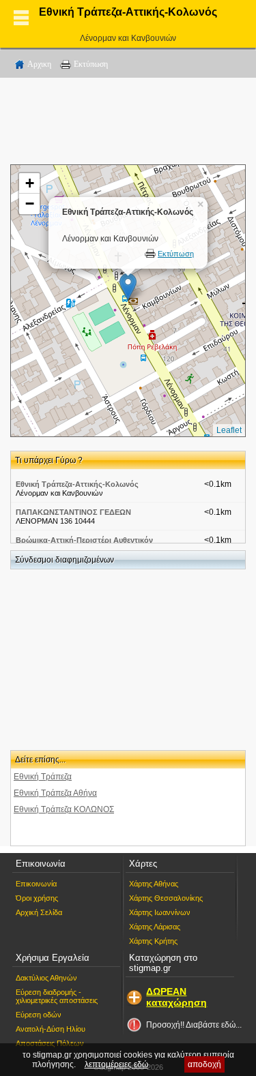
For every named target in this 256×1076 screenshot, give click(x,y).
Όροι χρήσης (37, 898)
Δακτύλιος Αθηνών (46, 978)
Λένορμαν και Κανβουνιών (128, 38)
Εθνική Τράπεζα (43, 776)
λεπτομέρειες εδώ (116, 1064)
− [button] (29, 203)
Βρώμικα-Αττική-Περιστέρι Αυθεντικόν (84, 540)
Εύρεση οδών (38, 1015)
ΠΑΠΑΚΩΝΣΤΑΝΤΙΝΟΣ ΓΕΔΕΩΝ (73, 512)
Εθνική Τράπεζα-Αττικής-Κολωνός (77, 484)
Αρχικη (39, 64)
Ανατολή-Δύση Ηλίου (50, 1029)
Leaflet (229, 430)
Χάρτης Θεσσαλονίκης (166, 898)
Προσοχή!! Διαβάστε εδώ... (194, 1025)
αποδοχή (204, 1064)
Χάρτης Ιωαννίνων (159, 912)
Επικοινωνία (36, 884)
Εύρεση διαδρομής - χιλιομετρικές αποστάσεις (57, 996)
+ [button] (29, 183)
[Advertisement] (128, 123)
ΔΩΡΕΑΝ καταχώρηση (176, 997)
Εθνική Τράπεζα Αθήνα (55, 793)
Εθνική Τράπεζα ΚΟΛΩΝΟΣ (64, 809)
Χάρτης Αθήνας (153, 884)
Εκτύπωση (91, 64)
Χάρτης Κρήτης (153, 941)
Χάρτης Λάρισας (154, 927)
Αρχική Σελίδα (39, 912)
